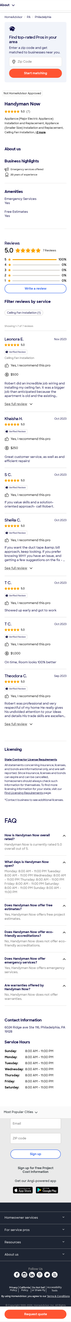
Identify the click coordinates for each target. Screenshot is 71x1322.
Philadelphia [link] (43, 17)
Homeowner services (21, 1218)
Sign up (35, 1154)
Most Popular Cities (18, 1112)
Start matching (35, 73)
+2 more (40, 132)
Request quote (35, 1314)
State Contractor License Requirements (31, 759)
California (24, 1289)
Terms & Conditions (58, 1296)
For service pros (17, 1230)
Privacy (13, 1289)
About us (11, 1255)
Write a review (36, 289)
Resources (13, 1242)
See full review (16, 404)
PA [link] (28, 17)
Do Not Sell (38, 1289)
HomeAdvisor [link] (14, 17)
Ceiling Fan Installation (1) (24, 312)
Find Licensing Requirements (24, 793)
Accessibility (54, 1289)
